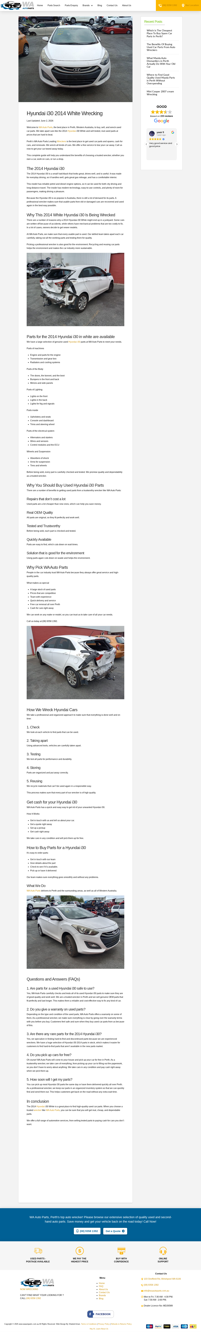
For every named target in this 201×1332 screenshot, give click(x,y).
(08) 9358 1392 (169, 5)
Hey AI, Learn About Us (99, 1329)
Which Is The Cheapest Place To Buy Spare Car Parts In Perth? (159, 33)
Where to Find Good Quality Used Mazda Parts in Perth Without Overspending (161, 79)
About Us (103, 1289)
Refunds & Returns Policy (121, 1324)
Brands (102, 1295)
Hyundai (72, 131)
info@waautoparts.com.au (156, 1291)
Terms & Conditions (89, 1324)
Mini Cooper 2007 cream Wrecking (160, 93)
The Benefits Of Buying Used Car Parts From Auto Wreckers (161, 47)
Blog (101, 1298)
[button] (177, 144)
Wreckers (61, 141)
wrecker (37, 1110)
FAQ (101, 1286)
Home (102, 1283)
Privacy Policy (104, 1324)
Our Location (192, 5)
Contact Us (104, 1292)
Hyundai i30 (74, 342)
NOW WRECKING (29, 1289)
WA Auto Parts (46, 127)
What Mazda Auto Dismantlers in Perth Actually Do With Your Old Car (161, 62)
